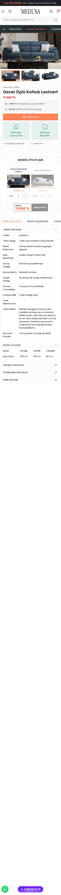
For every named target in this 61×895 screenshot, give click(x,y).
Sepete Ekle (32, 116)
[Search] (56, 20)
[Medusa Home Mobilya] (30, 11)
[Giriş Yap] (51, 11)
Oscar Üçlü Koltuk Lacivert (18, 170)
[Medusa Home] (4, 29)
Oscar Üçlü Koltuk (42, 170)
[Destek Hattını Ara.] (10, 11)
